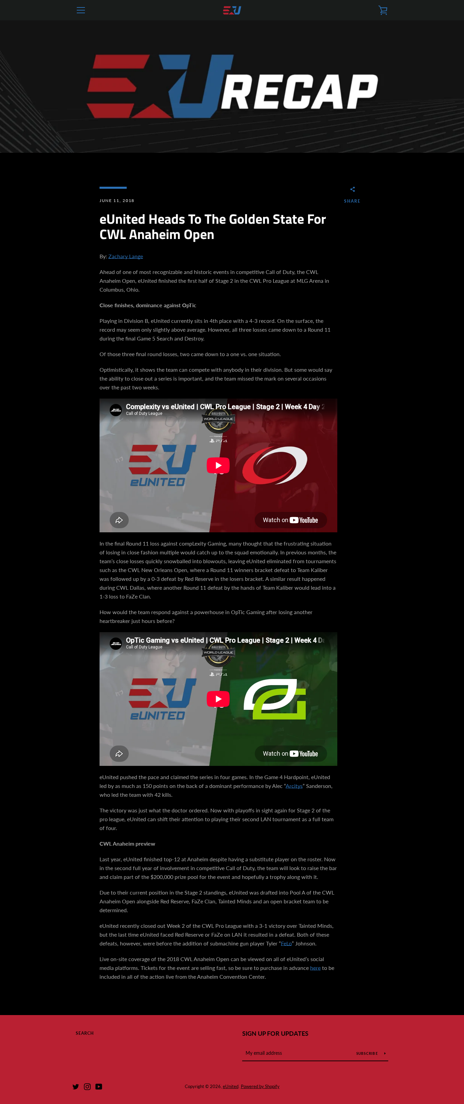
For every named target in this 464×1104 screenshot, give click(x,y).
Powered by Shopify (260, 1086)
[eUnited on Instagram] (87, 1086)
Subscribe (367, 1053)
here (315, 967)
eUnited (230, 1086)
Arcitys (294, 786)
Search (85, 1033)
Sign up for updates (275, 1033)
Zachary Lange (125, 256)
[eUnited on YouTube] (98, 1086)
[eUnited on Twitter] (75, 1086)
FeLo (286, 943)
